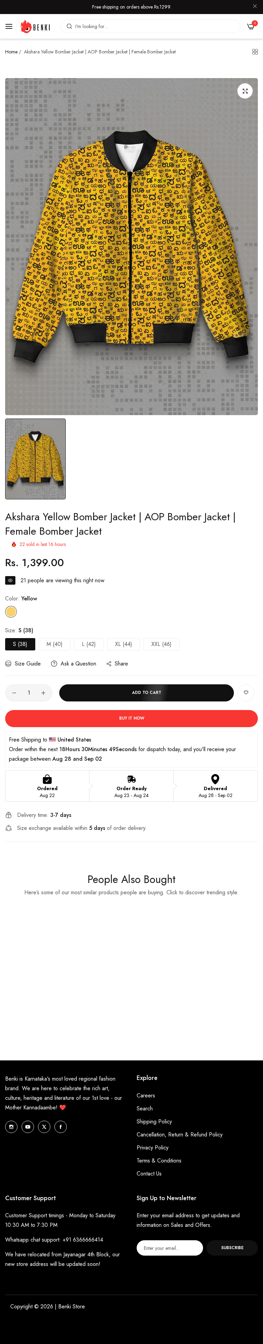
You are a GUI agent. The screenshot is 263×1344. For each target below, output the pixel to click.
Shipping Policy (154, 1121)
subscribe (232, 1248)
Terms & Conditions (159, 1161)
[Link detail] (11, 1127)
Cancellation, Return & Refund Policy (180, 1134)
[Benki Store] (35, 26)
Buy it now (131, 718)
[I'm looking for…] (68, 26)
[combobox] (150, 26)
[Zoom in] (245, 91)
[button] (245, 692)
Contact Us (149, 1174)
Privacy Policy (152, 1148)
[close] (255, 7)
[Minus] (14, 693)
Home (11, 51)
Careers (146, 1095)
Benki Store (71, 1306)
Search (145, 1108)
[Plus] (43, 693)
